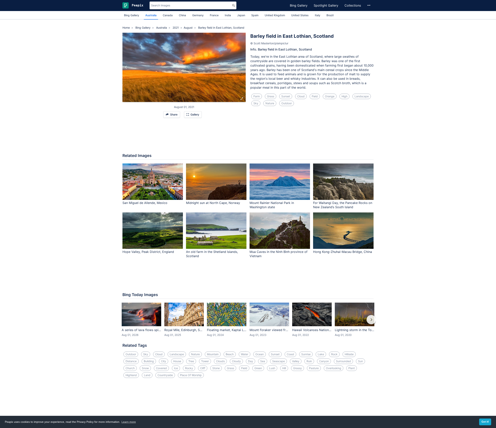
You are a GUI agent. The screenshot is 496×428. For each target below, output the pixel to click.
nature (269, 103)
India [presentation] (228, 15)
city (163, 361)
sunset (285, 96)
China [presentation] (182, 15)
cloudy (236, 361)
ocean (259, 354)
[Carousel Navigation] (248, 322)
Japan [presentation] (241, 15)
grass (270, 96)
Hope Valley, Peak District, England (148, 252)
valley (295, 361)
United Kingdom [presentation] (275, 15)
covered (161, 368)
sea (262, 361)
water (244, 354)
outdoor (286, 103)
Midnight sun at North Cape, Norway (213, 203)
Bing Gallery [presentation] (131, 15)
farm (256, 96)
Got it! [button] (485, 421)
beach (230, 354)
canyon (324, 361)
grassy (297, 368)
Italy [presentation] (317, 15)
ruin (309, 361)
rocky (189, 368)
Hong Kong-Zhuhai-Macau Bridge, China (342, 252)
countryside (165, 375)
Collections (352, 5)
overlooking (333, 368)
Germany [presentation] (198, 15)
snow (145, 368)
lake (321, 354)
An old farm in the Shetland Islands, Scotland (212, 254)
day (250, 361)
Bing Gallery (298, 5)
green (258, 368)
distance (131, 361)
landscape (362, 96)
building (149, 361)
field (315, 96)
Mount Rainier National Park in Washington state (272, 205)
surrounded (343, 361)
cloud (301, 96)
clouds (220, 361)
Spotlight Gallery (326, 5)
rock (334, 354)
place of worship (191, 375)
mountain (213, 354)
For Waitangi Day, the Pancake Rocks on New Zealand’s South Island (342, 205)
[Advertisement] (248, 137)
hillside (349, 354)
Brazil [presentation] (329, 15)
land (147, 375)
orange (329, 96)
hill (284, 368)
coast (290, 354)
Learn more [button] (128, 421)
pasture (314, 368)
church (130, 368)
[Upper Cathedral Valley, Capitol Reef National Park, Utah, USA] (242, 67)
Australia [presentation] (151, 15)
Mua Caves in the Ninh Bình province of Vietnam (278, 254)
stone (216, 368)
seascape (278, 361)
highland (131, 375)
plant (351, 368)
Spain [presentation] (254, 15)
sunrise (306, 354)
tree (191, 361)
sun (360, 361)
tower (205, 361)
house (177, 361)
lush (272, 368)
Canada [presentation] (168, 15)
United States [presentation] (300, 15)
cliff (202, 368)
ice (176, 368)
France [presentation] (214, 15)
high (344, 96)
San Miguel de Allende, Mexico (144, 203)
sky (255, 103)
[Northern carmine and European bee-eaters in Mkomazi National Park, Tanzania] (126, 67)
